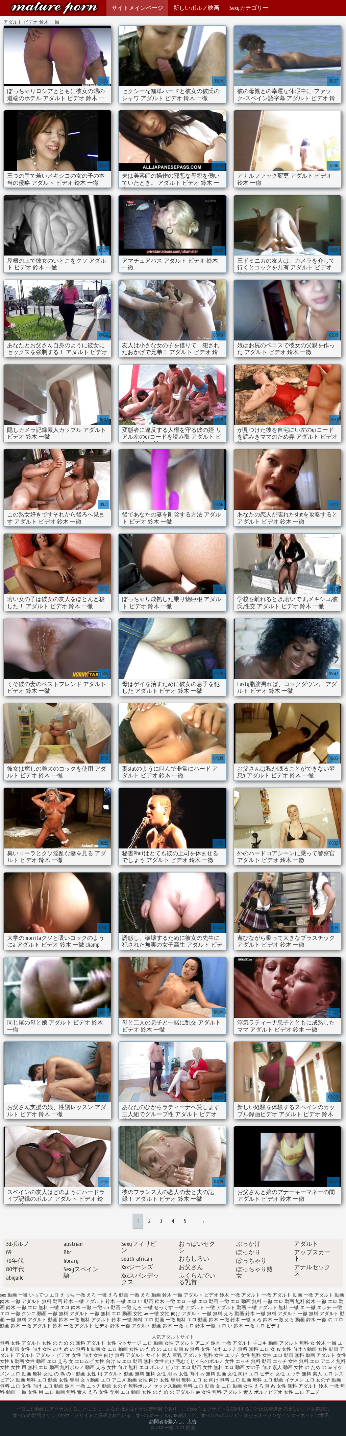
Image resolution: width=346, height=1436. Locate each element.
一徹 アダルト (189, 1307)
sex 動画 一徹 (14, 1295)
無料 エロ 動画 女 (202, 1386)
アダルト (25, 1355)
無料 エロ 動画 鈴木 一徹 (202, 1320)
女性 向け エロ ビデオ (250, 1374)
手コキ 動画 (265, 1343)
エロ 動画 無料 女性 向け (148, 1361)
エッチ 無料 (234, 1349)
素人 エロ (323, 1374)
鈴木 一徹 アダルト (31, 1326)
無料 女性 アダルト (21, 1343)
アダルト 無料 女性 (204, 1355)
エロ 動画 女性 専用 (58, 1380)
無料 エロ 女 (262, 1349)
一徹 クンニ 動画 (29, 1314)
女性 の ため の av (313, 1367)
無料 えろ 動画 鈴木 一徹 (239, 1314)
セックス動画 (168, 1386)
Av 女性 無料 (284, 1386)
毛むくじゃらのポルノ (199, 1361)
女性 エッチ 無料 (293, 1374)
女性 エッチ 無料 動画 (248, 1361)
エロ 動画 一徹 (213, 1301)
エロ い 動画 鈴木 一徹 (151, 1301)
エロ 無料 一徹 (43, 1307)
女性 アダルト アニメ (186, 1343)
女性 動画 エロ (40, 1361)
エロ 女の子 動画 (323, 1380)
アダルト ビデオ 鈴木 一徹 (212, 1295)
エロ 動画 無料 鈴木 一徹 (300, 1301)
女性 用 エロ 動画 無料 (52, 1392)
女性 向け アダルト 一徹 (186, 1314)
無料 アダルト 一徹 (287, 1314)
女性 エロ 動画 (277, 1355)
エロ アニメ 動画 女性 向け (129, 1380)
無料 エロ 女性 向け (21, 1386)
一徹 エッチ (318, 1307)
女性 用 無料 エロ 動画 (35, 1367)
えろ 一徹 (96, 1295)
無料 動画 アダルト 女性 (320, 1355)
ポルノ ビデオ (165, 1367)
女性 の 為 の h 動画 (64, 1374)
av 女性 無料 (209, 1392)
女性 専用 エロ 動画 (120, 1392)
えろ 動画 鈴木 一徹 (161, 1295)
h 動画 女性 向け (24, 1349)
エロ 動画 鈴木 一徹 (64, 1386)
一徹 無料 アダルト (68, 1314)
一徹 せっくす (158, 1307)
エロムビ (84, 1361)
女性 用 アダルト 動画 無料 (116, 1374)
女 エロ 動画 (114, 1349)
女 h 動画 (90, 1380)
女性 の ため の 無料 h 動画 (71, 1349)
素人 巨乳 (172, 1355)
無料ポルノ (72, 1367)
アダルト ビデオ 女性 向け (64, 1355)
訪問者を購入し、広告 (173, 1421)
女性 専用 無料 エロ (181, 1380)
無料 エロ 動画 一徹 (154, 1320)
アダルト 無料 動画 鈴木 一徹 (53, 1301)
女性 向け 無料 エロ (128, 1367)
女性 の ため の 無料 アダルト (74, 1343)
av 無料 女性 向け (202, 1349)
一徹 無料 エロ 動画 (111, 1314)
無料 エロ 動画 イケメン (278, 1380)
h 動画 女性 (315, 1349)
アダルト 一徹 (256, 1295)
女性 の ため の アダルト (168, 1392)
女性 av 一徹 (146, 1314)
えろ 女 (65, 1361)
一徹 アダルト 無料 (267, 1307)
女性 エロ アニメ (302, 1392)
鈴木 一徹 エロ (178, 1326)
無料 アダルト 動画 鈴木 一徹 (48, 1320)
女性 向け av (108, 1361)
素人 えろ (87, 1392)
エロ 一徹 (186, 1301)
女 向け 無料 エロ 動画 (227, 1380)
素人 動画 (282, 1367)
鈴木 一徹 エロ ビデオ (257, 1326)
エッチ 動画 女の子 (106, 1386)
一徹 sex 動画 (106, 1307)
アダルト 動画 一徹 (292, 1295)
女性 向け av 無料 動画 (202, 1374)
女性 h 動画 (12, 1361)
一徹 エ (297, 1307)
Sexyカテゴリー (248, 8)
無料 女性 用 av (161, 1374)
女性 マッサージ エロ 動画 (135, 1343)
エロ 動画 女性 (238, 1386)
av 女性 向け (289, 1349)
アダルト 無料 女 (297, 1343)
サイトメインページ (137, 8)
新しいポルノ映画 (196, 8)
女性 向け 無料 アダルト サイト (126, 1355)
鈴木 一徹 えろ (246, 1320)
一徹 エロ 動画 (54, 8)
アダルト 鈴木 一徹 (105, 1301)
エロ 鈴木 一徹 (75, 1307)
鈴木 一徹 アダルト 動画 (136, 1326)
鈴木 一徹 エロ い (213, 1326)
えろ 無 (262, 1386)
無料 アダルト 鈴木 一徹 (106, 1320)
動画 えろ (95, 1367)
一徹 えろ (132, 1307)
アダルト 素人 (238, 1392)
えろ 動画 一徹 (123, 1295)
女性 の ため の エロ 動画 (156, 1349)
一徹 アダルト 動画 (225, 1307)
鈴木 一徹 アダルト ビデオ (81, 1326)
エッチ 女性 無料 (243, 1355)
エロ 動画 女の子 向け (247, 1367)
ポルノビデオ (268, 1392)
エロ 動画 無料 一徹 (251, 1301)
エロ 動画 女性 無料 (202, 1367)
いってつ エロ (44, 1295)
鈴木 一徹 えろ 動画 (284, 1320)
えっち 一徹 (72, 1295)
